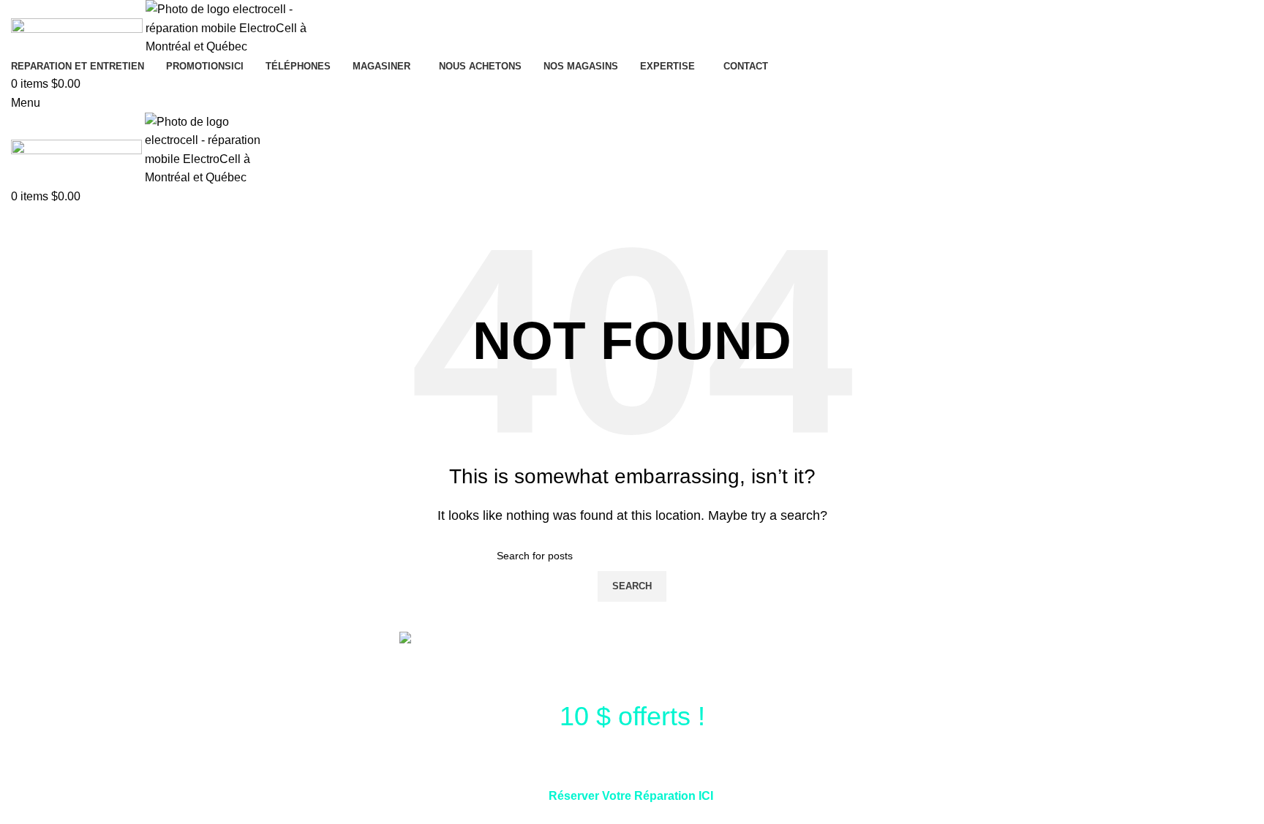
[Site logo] (78, 27)
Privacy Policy (790, 815)
